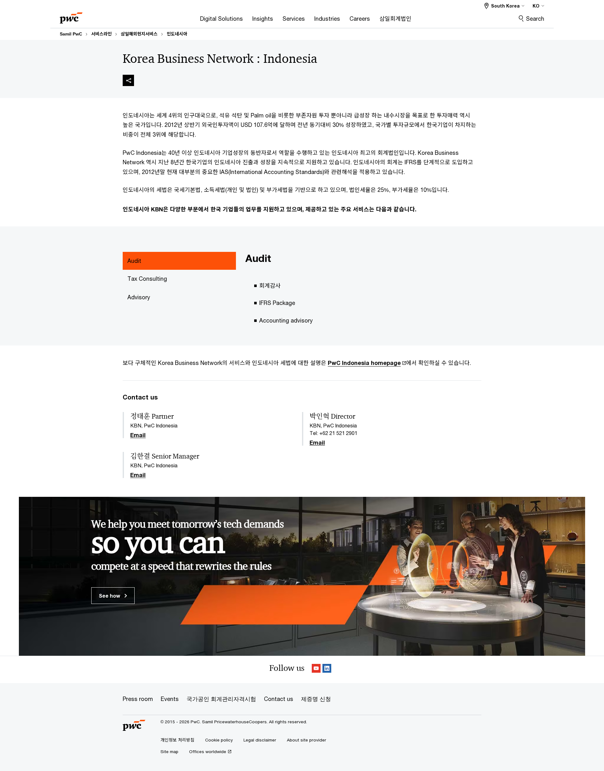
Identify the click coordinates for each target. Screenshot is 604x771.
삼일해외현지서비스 (139, 33)
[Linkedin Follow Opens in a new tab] (326, 669)
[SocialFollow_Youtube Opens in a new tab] (316, 669)
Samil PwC (71, 33)
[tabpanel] (363, 292)
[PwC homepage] (71, 15)
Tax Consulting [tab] (147, 278)
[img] (128, 80)
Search (535, 18)
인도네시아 (177, 33)
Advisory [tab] (138, 297)
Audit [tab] (134, 260)
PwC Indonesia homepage (364, 362)
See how (110, 596)
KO (536, 5)
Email (138, 435)
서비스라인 (101, 33)
